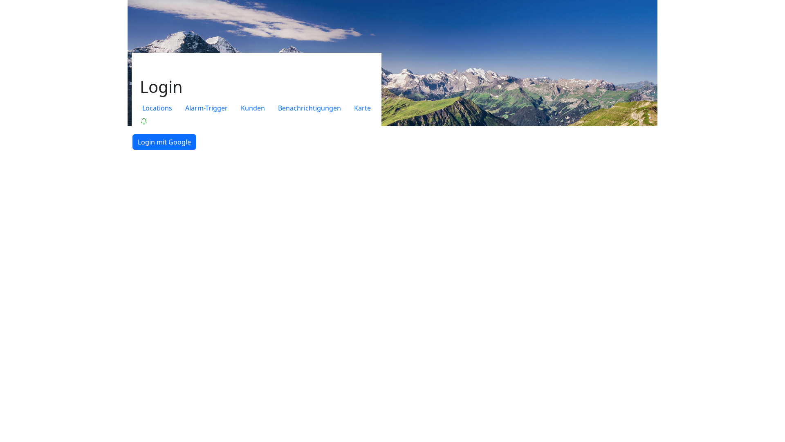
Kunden (253, 108)
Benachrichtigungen (309, 108)
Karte (362, 108)
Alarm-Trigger (206, 108)
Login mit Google (164, 142)
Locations (157, 108)
